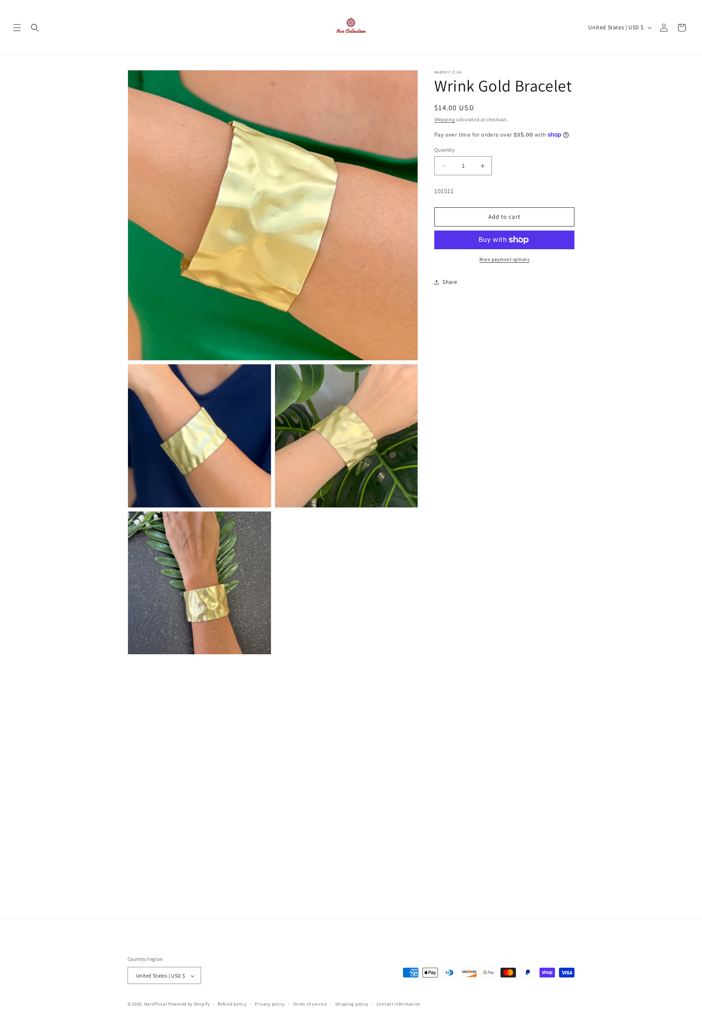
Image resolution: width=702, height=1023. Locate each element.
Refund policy (232, 1004)
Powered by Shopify (189, 1004)
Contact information (398, 1004)
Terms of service (310, 1004)
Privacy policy (270, 1004)
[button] (17, 28)
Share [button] (449, 281)
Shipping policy (352, 1004)
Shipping (444, 119)
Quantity (444, 149)
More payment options (504, 259)
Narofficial (155, 1004)
